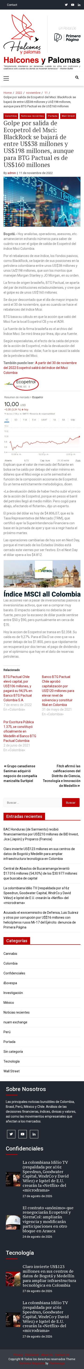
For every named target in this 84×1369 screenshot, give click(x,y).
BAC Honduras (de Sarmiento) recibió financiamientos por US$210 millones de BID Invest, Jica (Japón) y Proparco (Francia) (41, 834)
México (9, 1002)
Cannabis (10, 954)
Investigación (13, 993)
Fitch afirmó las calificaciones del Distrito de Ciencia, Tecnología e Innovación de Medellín (61, 776)
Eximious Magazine (32, 1363)
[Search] (77, 77)
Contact (12, 5)
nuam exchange (15, 1022)
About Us (47, 1355)
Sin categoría (13, 1051)
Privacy (18, 1355)
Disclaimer (32, 1355)
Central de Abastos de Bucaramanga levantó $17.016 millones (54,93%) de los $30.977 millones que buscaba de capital (40, 873)
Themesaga (57, 1363)
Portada (52, 116)
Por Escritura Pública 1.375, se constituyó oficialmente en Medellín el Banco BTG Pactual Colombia (20, 731)
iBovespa (10, 983)
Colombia (11, 116)
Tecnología (12, 1061)
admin (11, 173)
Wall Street (68, 116)
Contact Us (62, 1355)
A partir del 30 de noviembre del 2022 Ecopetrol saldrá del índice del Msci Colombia (40, 368)
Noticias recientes (32, 116)
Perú (7, 1032)
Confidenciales (14, 973)
